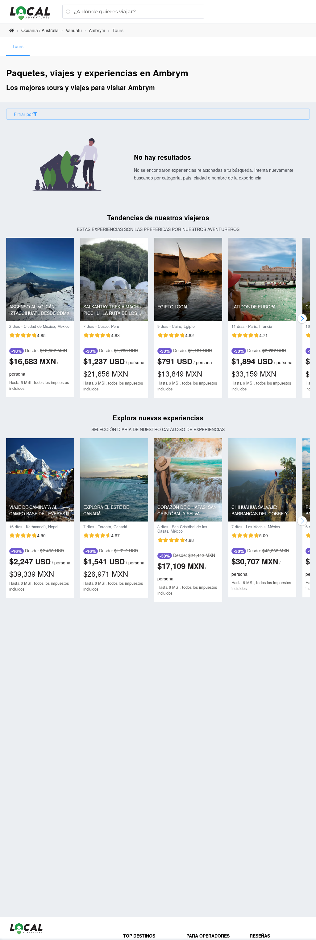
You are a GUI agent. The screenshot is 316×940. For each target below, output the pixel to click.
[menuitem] (18, 46)
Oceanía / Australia (40, 30)
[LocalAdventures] (33, 13)
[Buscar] (68, 12)
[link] (11, 30)
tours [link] (117, 30)
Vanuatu (74, 30)
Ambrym (97, 30)
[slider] (27, 335)
